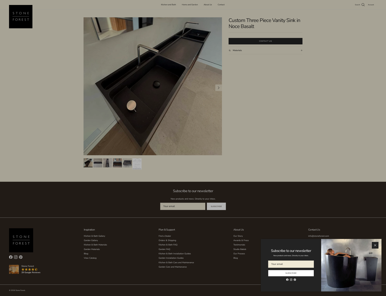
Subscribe (291, 273)
